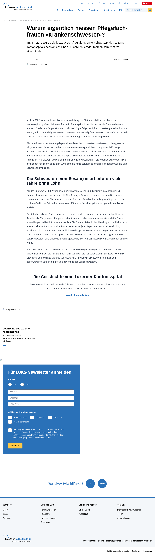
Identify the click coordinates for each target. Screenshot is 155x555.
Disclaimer (136, 551)
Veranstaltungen (123, 518)
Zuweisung (94, 10)
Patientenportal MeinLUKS (86, 3)
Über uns (102, 3)
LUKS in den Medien (21, 422)
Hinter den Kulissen (48, 518)
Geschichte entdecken (77, 295)
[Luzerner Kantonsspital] (17, 538)
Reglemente (45, 522)
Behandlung (68, 10)
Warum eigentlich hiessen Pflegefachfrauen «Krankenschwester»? (40, 20)
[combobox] (136, 10)
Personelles (40, 417)
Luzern (5, 510)
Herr (27, 384)
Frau (15, 384)
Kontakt (134, 3)
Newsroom (12, 20)
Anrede (11, 379)
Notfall (148, 3)
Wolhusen (7, 518)
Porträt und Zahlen (48, 510)
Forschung (58, 417)
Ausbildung (83, 514)
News (112, 3)
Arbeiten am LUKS (112, 10)
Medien (120, 514)
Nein (102, 483)
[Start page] (58, 9)
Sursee (5, 514)
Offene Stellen (123, 3)
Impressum (147, 551)
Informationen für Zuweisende (129, 510)
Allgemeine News (20, 417)
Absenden (15, 446)
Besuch (81, 10)
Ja (90, 483)
